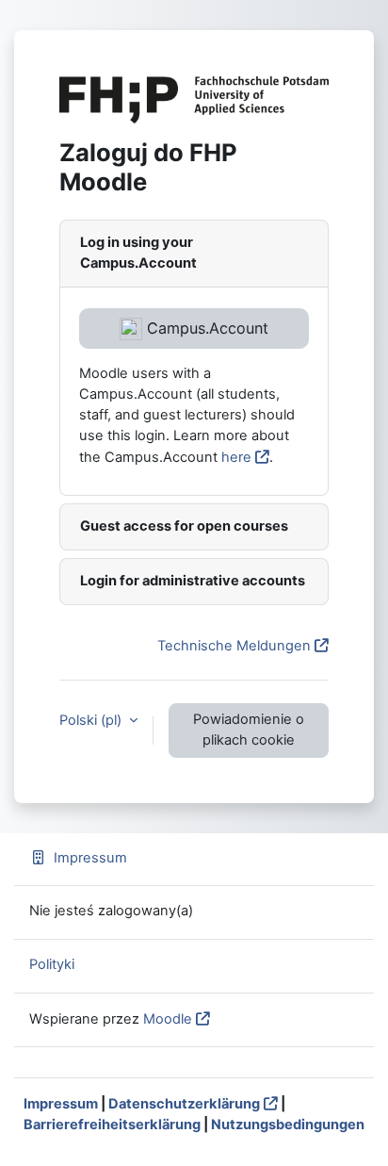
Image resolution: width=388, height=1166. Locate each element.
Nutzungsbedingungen (287, 1124)
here (236, 457)
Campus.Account (205, 328)
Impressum (90, 857)
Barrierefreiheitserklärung (112, 1124)
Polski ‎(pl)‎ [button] (92, 720)
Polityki (51, 964)
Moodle (167, 1018)
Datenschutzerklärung (184, 1103)
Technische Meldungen (234, 645)
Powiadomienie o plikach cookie (248, 729)
